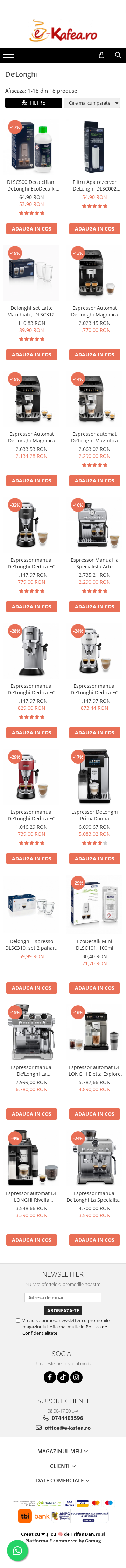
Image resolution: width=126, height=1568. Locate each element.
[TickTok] (63, 1377)
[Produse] (10, 57)
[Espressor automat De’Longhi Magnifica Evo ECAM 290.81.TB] (94, 399)
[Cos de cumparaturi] (101, 55)
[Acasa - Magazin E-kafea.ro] (63, 31)
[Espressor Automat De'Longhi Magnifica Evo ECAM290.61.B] (31, 399)
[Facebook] (50, 1377)
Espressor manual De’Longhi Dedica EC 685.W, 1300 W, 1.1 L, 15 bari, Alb (94, 689)
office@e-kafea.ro (67, 1427)
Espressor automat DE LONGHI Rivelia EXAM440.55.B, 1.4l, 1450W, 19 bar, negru (31, 1196)
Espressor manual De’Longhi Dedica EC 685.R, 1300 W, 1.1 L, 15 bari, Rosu (31, 815)
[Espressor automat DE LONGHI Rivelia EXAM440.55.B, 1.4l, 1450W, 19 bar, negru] (31, 1158)
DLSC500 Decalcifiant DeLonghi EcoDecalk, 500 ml (31, 185)
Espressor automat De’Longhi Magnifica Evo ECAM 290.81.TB (94, 437)
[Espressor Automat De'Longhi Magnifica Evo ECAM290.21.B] (94, 273)
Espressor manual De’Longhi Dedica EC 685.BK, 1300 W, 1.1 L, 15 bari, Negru (31, 563)
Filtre (36, 102)
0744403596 (66, 1417)
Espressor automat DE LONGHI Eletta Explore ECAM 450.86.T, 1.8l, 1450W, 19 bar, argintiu (94, 1070)
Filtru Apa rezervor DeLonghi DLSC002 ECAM (95, 185)
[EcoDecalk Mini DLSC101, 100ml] (94, 904)
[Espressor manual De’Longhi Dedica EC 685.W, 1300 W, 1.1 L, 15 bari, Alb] (94, 651)
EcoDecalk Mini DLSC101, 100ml (94, 944)
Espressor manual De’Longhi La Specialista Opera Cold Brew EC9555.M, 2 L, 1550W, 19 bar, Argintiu (94, 1196)
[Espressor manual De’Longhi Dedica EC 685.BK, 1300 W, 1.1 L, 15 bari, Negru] (31, 525)
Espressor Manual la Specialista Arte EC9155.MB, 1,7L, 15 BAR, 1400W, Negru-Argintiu (95, 563)
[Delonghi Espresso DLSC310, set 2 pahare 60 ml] (31, 904)
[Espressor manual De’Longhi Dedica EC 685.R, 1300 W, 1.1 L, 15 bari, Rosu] (31, 777)
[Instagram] (76, 1377)
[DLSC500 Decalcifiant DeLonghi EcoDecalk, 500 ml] (31, 147)
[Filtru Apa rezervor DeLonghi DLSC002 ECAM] (94, 147)
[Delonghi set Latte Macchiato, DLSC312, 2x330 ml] (31, 273)
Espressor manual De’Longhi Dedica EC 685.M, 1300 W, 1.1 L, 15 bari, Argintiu (31, 689)
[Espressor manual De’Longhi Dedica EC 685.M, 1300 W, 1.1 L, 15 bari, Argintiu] (31, 651)
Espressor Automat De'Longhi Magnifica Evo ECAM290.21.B (94, 311)
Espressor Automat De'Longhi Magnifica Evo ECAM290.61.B (31, 437)
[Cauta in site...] (118, 55)
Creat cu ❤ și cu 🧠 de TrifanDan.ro (61, 1534)
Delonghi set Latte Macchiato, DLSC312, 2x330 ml (31, 311)
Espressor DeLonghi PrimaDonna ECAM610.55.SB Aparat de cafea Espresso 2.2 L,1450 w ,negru (94, 815)
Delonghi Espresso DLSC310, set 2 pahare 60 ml (31, 944)
